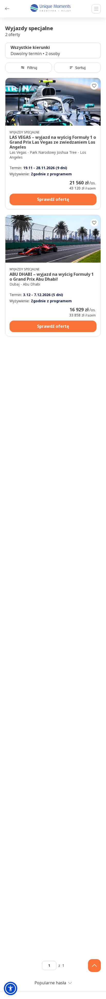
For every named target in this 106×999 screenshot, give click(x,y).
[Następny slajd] (94, 102)
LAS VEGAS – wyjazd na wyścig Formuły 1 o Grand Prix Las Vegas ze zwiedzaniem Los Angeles (53, 142)
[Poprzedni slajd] (12, 102)
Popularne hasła (50, 983)
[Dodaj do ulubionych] (94, 86)
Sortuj (80, 67)
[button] (10, 988)
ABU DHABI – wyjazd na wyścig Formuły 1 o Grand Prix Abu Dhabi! (52, 276)
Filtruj (32, 67)
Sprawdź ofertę (53, 199)
